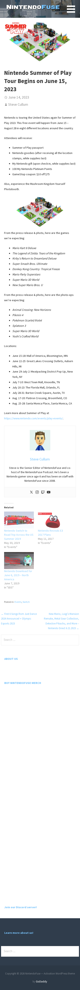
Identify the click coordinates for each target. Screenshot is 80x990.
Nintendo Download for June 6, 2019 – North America (18, 575)
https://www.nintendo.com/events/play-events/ (33, 418)
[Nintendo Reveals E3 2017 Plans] (53, 520)
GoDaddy (41, 981)
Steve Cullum (18, 104)
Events (18, 601)
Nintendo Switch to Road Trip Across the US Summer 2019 (18, 535)
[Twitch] (43, 492)
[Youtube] (48, 492)
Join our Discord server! (20, 907)
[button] (73, 11)
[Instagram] (37, 492)
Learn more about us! (18, 933)
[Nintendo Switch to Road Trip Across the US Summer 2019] (19, 520)
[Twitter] (31, 492)
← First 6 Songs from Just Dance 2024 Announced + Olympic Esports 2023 (19, 618)
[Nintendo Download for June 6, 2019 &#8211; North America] (19, 560)
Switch (26, 601)
